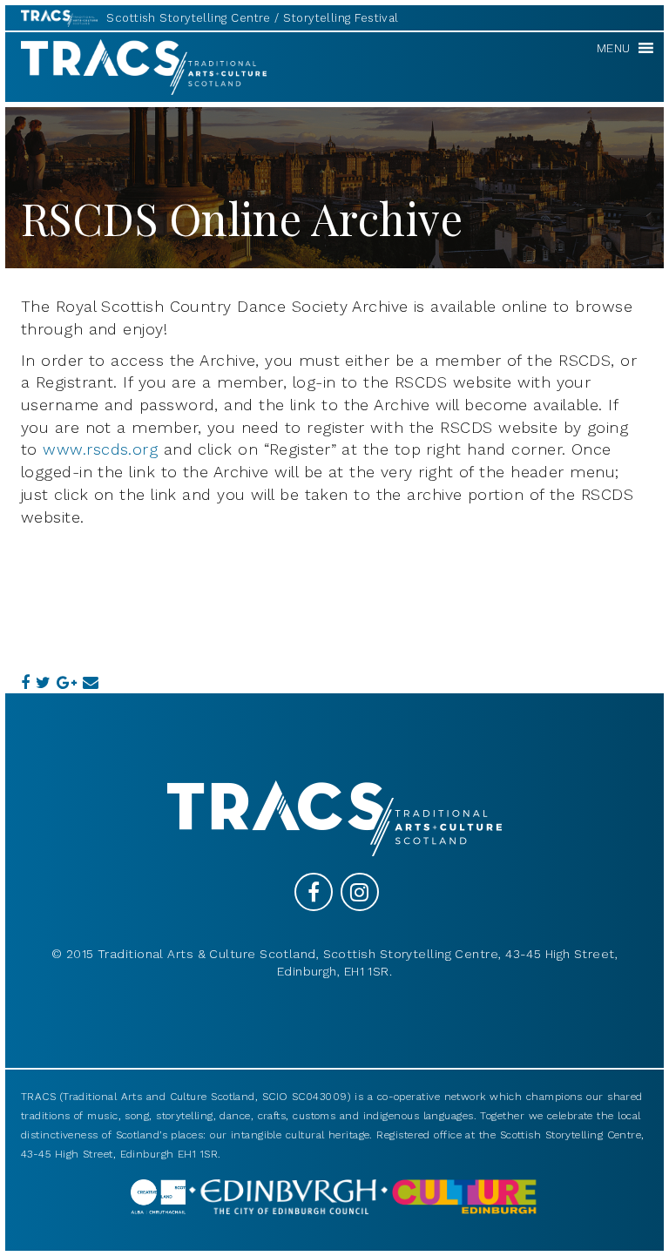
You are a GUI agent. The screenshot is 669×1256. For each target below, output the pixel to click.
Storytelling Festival (340, 17)
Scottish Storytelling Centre (188, 17)
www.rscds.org (100, 449)
